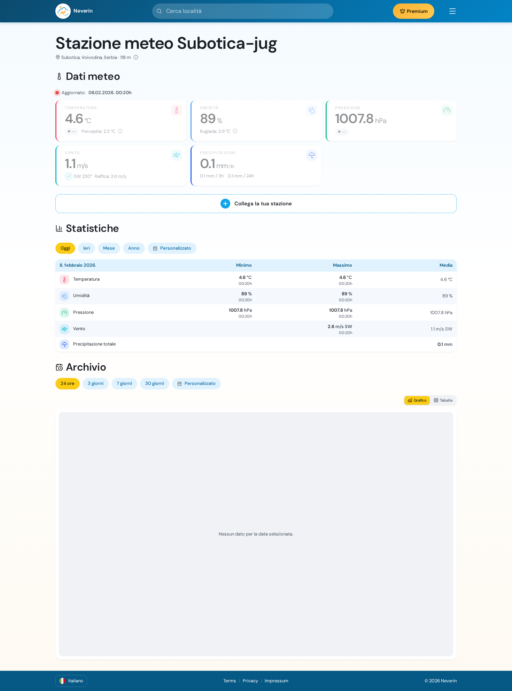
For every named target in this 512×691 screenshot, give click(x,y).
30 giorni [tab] (154, 383)
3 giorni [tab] (95, 383)
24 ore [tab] (68, 383)
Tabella (446, 400)
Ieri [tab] (86, 248)
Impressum (276, 681)
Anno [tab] (134, 248)
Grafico (420, 400)
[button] (449, 11)
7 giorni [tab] (124, 383)
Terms (229, 681)
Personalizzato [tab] (175, 248)
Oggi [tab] (65, 248)
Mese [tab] (109, 248)
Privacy (250, 681)
